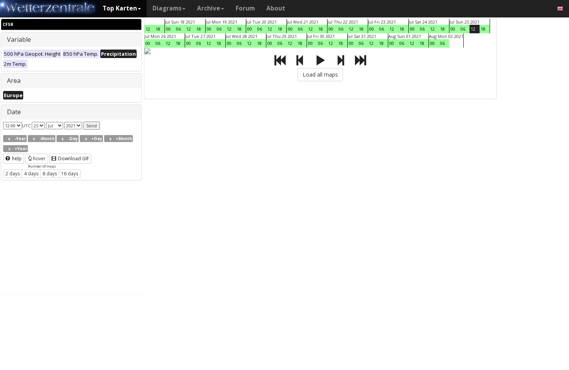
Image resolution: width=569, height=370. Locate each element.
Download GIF (73, 158)
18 (158, 29)
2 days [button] (12, 173)
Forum (245, 8)
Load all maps (320, 74)
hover (39, 158)
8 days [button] (50, 173)
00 (168, 29)
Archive (208, 8)
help (16, 158)
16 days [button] (69, 173)
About (275, 8)
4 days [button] (31, 173)
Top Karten (120, 8)
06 (178, 29)
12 (148, 29)
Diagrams (167, 8)
